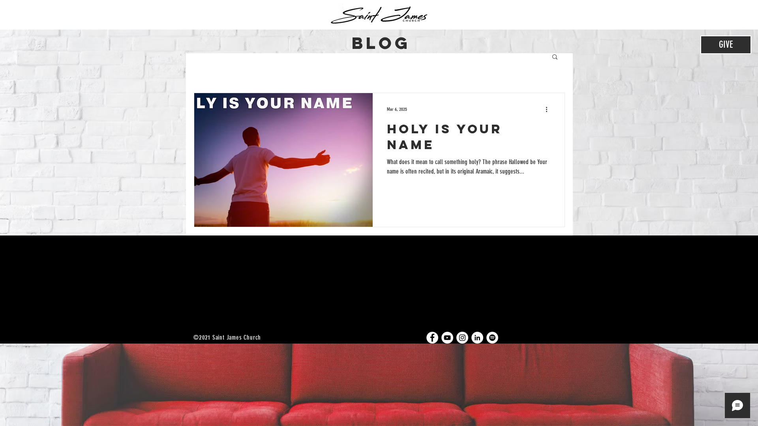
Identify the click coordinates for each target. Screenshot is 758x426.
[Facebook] (432, 338)
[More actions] (549, 109)
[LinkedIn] (477, 338)
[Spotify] (492, 338)
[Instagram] (462, 338)
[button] (555, 57)
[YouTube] (447, 338)
